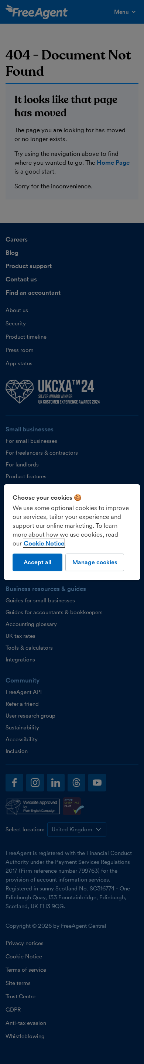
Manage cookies (94, 561)
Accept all (37, 561)
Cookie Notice (44, 543)
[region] (72, 532)
